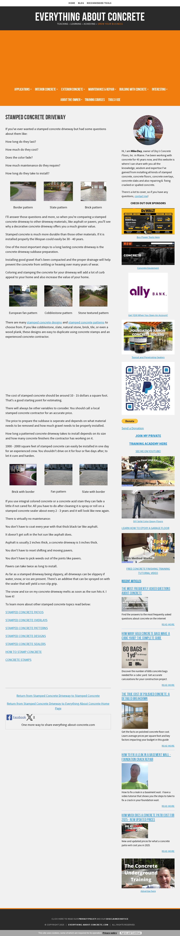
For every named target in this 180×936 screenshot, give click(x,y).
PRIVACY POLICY (87, 919)
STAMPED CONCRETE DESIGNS (25, 636)
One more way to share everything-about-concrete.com (58, 725)
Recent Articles (131, 581)
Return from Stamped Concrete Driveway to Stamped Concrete (58, 696)
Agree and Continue (131, 933)
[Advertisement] (90, 57)
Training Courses (95, 100)
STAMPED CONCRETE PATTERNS (26, 628)
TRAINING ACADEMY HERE (148, 443)
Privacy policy (110, 933)
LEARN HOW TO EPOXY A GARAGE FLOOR (145, 528)
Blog (81, 3)
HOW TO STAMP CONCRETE (23, 652)
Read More (168, 624)
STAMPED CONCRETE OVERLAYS (26, 620)
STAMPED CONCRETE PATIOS (24, 612)
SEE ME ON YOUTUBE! (148, 451)
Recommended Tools (99, 3)
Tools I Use (114, 100)
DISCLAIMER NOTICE (117, 919)
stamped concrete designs (44, 322)
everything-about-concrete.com (88, 924)
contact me (141, 196)
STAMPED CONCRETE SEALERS (25, 644)
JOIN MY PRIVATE (148, 436)
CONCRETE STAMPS (18, 660)
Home (72, 3)
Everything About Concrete (90, 16)
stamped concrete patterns (86, 322)
